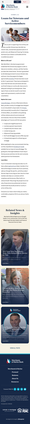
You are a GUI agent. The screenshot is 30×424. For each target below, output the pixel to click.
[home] (11, 6)
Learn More (5, 263)
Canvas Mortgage (5, 103)
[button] (3, 2)
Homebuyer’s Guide (19, 147)
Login (17, 2)
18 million (11, 79)
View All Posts (15, 348)
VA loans (24, 108)
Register (25, 1)
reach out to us (12, 166)
